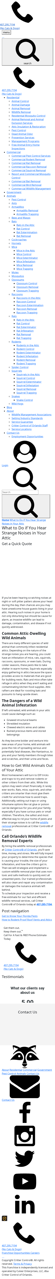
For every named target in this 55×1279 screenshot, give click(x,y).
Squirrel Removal (26, 389)
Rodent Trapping (26, 363)
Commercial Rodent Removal (28, 159)
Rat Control (23, 323)
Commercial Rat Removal (26, 163)
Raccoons (17, 294)
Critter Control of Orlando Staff (30, 425)
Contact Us (13, 432)
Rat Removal (23, 334)
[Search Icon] (26, 506)
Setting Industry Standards (27, 418)
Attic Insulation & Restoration (29, 126)
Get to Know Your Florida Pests (20, 916)
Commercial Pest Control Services (31, 155)
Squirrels (17, 371)
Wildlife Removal (21, 112)
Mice (14, 247)
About (10, 411)
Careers (35, 1253)
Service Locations (22, 429)
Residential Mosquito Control (28, 115)
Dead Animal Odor (22, 134)
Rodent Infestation (27, 356)
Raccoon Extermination (29, 305)
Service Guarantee (22, 422)
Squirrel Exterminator (29, 381)
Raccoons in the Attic (28, 298)
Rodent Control (25, 349)
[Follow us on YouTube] (25, 1181)
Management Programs (25, 141)
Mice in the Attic (25, 250)
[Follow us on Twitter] (25, 1158)
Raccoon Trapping (26, 312)
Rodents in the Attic (27, 345)
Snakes (16, 396)
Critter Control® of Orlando (21, 849)
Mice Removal (24, 265)
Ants (14, 203)
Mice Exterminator (27, 258)
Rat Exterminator (26, 327)
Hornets (16, 243)
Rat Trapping (23, 338)
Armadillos (18, 207)
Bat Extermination (26, 232)
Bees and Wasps (21, 217)
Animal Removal (21, 108)
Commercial (14, 152)
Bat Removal (23, 236)
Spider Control (20, 367)
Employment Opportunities (27, 436)
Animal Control (20, 101)
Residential (13, 97)
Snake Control (24, 400)
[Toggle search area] (25, 478)
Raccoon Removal (26, 309)
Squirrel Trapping (26, 392)
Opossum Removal (27, 287)
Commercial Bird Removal (26, 185)
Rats (14, 316)
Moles (15, 272)
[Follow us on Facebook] (25, 1113)
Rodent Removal (25, 360)
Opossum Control (26, 283)
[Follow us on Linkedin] (25, 1204)
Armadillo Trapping (27, 214)
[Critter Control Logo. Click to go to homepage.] (25, 1056)
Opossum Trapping (27, 290)
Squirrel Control (25, 378)
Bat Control (23, 228)
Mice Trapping (24, 268)
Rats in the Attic (25, 319)
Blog (9, 407)
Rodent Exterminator (28, 352)
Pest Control (19, 130)
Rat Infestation (25, 330)
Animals (11, 196)
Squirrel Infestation (27, 385)
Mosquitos (18, 276)
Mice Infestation (25, 261)
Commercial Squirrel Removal (29, 170)
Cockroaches (19, 239)
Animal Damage (21, 104)
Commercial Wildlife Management (31, 188)
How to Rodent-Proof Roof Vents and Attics (27, 919)
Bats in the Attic (25, 225)
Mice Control (23, 254)
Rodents (16, 341)
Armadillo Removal (27, 210)
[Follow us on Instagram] (25, 1135)
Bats (14, 221)
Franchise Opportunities (16, 1253)
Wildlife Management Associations (31, 414)
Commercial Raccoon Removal (29, 166)
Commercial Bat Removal (26, 181)
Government (14, 192)
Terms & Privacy (22, 1263)
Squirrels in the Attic (28, 374)
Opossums (18, 279)
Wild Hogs (17, 403)
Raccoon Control (26, 301)
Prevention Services (23, 137)
